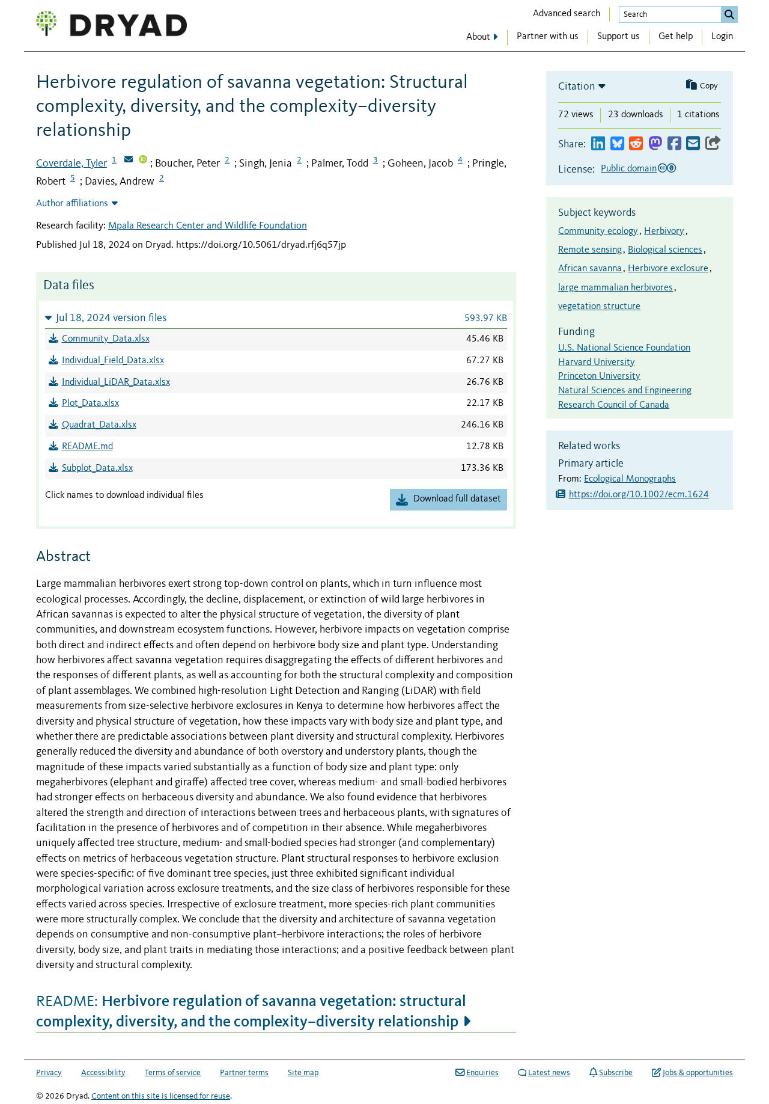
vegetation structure (599, 306)
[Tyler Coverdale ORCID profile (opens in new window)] (143, 160)
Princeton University (599, 376)
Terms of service (173, 1073)
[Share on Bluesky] (617, 144)
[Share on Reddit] (636, 144)
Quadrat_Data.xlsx (99, 425)
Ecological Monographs (630, 479)
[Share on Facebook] (674, 144)
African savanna (590, 269)
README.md (87, 447)
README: (251, 1011)
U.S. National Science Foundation (624, 348)
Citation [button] (576, 86)
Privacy (49, 1073)
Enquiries (482, 1073)
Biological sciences (665, 250)
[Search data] (729, 14)
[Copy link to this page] (713, 144)
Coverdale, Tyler (71, 163)
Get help (675, 36)
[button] (276, 318)
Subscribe (616, 1073)
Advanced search (566, 14)
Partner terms (244, 1073)
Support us (618, 36)
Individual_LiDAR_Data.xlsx (116, 382)
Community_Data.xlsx (106, 339)
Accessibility (103, 1073)
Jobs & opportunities (698, 1073)
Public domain (629, 169)
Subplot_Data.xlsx (97, 468)
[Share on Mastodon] (655, 144)
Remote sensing (590, 250)
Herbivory (664, 231)
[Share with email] (693, 144)
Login (722, 36)
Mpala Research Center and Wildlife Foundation (207, 226)
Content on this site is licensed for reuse (160, 1096)
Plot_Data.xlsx (90, 403)
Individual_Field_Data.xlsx (113, 361)
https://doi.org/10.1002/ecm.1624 (639, 495)
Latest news (549, 1073)
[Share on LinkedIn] (598, 144)
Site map (303, 1073)
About (478, 37)
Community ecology (598, 231)
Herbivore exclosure (668, 269)
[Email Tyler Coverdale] (128, 160)
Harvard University (596, 362)
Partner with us (548, 36)
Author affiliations (72, 204)
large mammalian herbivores (615, 288)
